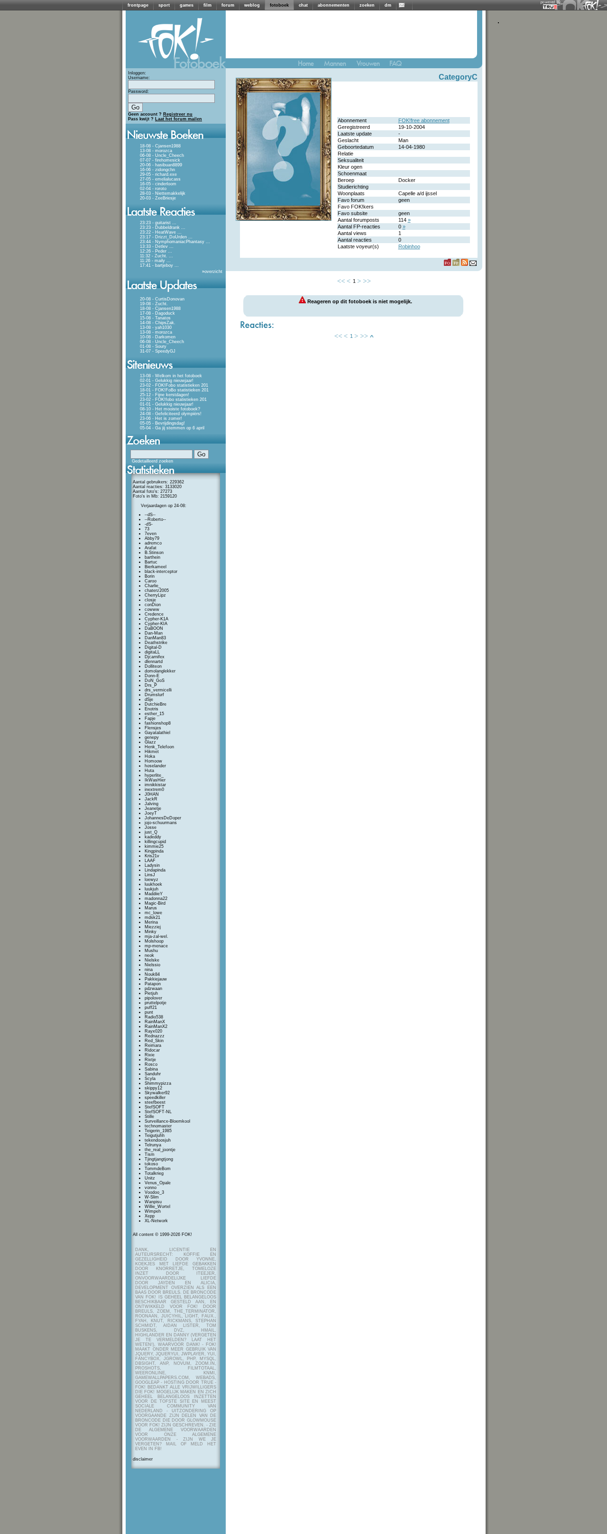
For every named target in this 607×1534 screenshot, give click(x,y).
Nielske (152, 960)
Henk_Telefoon (159, 746)
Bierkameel (155, 566)
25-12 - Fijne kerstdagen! (164, 394)
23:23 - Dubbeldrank (160, 227)
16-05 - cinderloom (158, 184)
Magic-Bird (155, 903)
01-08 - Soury (153, 346)
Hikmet (152, 751)
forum (227, 5)
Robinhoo (409, 246)
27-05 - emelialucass (160, 179)
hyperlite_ (154, 775)
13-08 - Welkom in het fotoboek (171, 375)
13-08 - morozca (156, 150)
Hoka (150, 756)
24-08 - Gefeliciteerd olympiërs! (171, 413)
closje (150, 600)
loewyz (151, 879)
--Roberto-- (155, 519)
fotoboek (279, 5)
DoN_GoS (155, 680)
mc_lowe (153, 912)
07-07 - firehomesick (160, 160)
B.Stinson (154, 552)
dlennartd (154, 661)
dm (388, 5)
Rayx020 (153, 1031)
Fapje (150, 718)
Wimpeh (153, 1211)
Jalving (151, 803)
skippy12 (153, 1088)
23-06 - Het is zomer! (161, 418)
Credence (154, 614)
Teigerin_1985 (158, 1130)
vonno (150, 1187)
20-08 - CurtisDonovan (162, 299)
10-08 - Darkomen (157, 337)
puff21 (151, 1007)
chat (303, 5)
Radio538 (154, 1017)
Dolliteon (153, 666)
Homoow (153, 761)
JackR (151, 799)
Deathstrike (156, 642)
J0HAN (152, 794)
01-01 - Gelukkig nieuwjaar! (166, 404)
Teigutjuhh (155, 1135)
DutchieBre (155, 704)
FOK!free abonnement (424, 120)
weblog (252, 5)
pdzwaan (153, 988)
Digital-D (153, 647)
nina (149, 969)
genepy (152, 737)
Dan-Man (154, 633)
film (207, 5)
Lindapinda (155, 870)
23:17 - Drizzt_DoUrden (163, 237)
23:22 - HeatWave (158, 232)
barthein (152, 557)
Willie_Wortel (157, 1206)
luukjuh (151, 889)
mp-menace (156, 946)
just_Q (151, 832)
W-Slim (152, 1197)
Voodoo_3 (154, 1192)
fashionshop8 (158, 723)
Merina (151, 922)
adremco (153, 543)
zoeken (367, 5)
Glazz (150, 742)
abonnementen (333, 5)
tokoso (151, 1164)
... (174, 222)
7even (150, 533)
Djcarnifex (155, 656)
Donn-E (152, 675)
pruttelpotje (155, 1002)
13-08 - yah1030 (156, 327)
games (186, 5)
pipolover (153, 998)
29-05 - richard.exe (158, 174)
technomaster (158, 1126)
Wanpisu (153, 1201)
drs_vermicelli (158, 690)
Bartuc (151, 562)
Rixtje (150, 1059)
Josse (150, 827)
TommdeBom (158, 1168)
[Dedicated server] (551, 6)
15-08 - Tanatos (155, 318)
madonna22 (156, 898)
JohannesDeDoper (163, 818)
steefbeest (155, 1102)
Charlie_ (153, 585)
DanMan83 (155, 637)
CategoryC (458, 77)
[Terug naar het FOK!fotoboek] (310, 66)
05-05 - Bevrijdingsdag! (162, 423)
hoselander (155, 765)
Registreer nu (178, 114)
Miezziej (153, 927)
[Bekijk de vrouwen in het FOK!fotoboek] (372, 66)
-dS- (149, 524)
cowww (152, 609)
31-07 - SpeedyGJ (157, 351)
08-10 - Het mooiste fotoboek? (170, 409)
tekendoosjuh (158, 1140)
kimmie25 (154, 846)
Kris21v (152, 855)
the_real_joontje (160, 1149)
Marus (151, 908)
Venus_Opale (158, 1182)
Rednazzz (155, 1036)
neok (149, 955)
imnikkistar (155, 784)
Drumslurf (154, 694)
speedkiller (155, 1097)
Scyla (150, 1078)
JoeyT (151, 813)
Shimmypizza (158, 1083)
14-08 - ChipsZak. (157, 322)
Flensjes (153, 728)
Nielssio (152, 964)
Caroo (150, 581)
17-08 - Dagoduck (157, 313)
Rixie (150, 1055)
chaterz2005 (157, 590)
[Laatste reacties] (176, 219)
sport (164, 5)
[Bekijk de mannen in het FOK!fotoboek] (339, 66)
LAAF (150, 860)
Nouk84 (152, 974)
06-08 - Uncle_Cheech (162, 155)
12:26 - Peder (153, 251)
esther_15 (154, 713)
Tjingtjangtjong (159, 1159)
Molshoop (154, 941)
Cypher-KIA (156, 623)
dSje (149, 699)
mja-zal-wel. (156, 936)
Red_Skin (154, 1040)
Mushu (151, 950)
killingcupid (155, 841)
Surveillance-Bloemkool (167, 1121)
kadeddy (153, 837)
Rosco (151, 1064)
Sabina (151, 1069)
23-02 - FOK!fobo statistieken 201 (173, 399)
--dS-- (150, 514)
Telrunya (153, 1145)
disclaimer (143, 1459)
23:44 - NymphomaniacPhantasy (172, 241)
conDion (153, 604)
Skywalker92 (157, 1092)
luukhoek (153, 884)
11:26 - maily (152, 260)
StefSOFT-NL (158, 1111)
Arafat (150, 547)
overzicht (213, 271)
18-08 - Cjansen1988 (160, 146)
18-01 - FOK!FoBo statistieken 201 (174, 390)
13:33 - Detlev (154, 246)
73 (147, 528)
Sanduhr (153, 1073)
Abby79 (152, 538)
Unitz (150, 1178)
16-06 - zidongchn (157, 169)
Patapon (153, 983)
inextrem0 (154, 789)
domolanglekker (160, 671)
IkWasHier (155, 780)
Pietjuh (151, 993)
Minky (150, 931)
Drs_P (151, 685)
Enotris (151, 709)
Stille (149, 1116)
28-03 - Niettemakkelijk (162, 193)
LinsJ (150, 874)
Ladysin (152, 865)
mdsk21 (152, 917)
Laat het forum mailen (178, 119)
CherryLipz (155, 595)
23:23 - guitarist (155, 222)
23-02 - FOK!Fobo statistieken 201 (174, 385)
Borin (150, 576)
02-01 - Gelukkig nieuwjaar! (166, 380)
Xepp (150, 1216)
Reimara (153, 1045)
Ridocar (152, 1050)
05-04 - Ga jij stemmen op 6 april (172, 428)
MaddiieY (154, 893)
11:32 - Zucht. (153, 256)
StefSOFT (155, 1107)
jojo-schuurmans (161, 822)
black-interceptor (161, 571)
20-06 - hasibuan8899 (161, 165)
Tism (150, 1154)
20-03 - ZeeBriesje (158, 198)
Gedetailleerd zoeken (152, 461)
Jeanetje (153, 808)
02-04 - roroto (153, 188)
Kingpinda (154, 851)
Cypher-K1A (156, 619)
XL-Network (156, 1220)
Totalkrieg (154, 1173)
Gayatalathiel (157, 732)
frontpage (138, 5)
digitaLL (152, 652)
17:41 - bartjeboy (156, 265)
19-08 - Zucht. (154, 303)
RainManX (155, 1021)
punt (149, 1012)
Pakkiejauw (156, 979)
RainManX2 (156, 1026)
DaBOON (154, 628)
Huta (149, 770)
